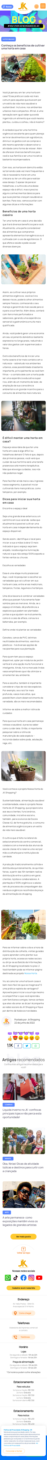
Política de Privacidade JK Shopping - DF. (18, 1430)
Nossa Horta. (31, 973)
